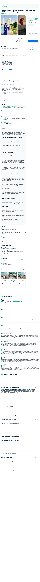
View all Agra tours (5, 6)
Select (10, 69)
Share (37, 16)
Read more (22, 259)
